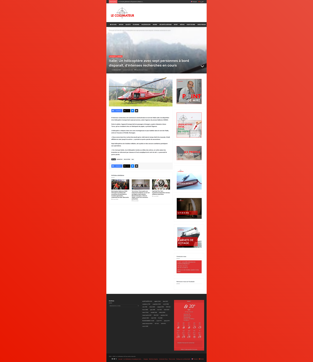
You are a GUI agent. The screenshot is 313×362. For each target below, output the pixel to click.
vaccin (145, 326)
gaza (152, 309)
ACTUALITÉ (118, 30)
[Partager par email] (136, 110)
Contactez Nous (163, 359)
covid (166, 304)
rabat (153, 318)
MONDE (155, 24)
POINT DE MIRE (191, 24)
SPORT (176, 24)
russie (159, 320)
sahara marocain (147, 323)
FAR (168, 306)
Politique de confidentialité (183, 359)
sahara (167, 320)
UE (157, 323)
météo (162, 312)
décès (152, 306)
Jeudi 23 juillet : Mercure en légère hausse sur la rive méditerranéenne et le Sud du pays (141, 1)
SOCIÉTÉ (128, 24)
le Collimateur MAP (116, 70)
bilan (165, 301)
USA (163, 323)
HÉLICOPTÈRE (127, 159)
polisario (145, 318)
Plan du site (172, 359)
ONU (156, 315)
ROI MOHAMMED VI (148, 320)
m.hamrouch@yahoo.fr (183, 264)
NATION (121, 24)
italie (133, 159)
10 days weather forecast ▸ (189, 349)
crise (144, 306)
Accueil (112, 30)
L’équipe (145, 359)
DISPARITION (119, 159)
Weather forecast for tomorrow (186, 343)
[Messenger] (132, 110)
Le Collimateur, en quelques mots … (132, 359)
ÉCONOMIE (136, 24)
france (145, 309)
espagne (160, 306)
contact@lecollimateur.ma (188, 262)
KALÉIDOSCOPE (146, 24)
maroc (145, 312)
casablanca (146, 304)
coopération (157, 304)
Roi (160, 318)
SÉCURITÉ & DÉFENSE (165, 24)
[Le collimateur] (122, 13)
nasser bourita (146, 315)
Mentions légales (153, 359)
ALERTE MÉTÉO (147, 301)
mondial (154, 312)
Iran (159, 309)
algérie (157, 301)
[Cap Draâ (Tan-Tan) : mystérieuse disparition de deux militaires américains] (161, 184)
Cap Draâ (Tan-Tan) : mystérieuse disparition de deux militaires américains (161, 192)
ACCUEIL (114, 24)
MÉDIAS (182, 24)
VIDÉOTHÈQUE (201, 24)
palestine (164, 315)
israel (166, 309)
